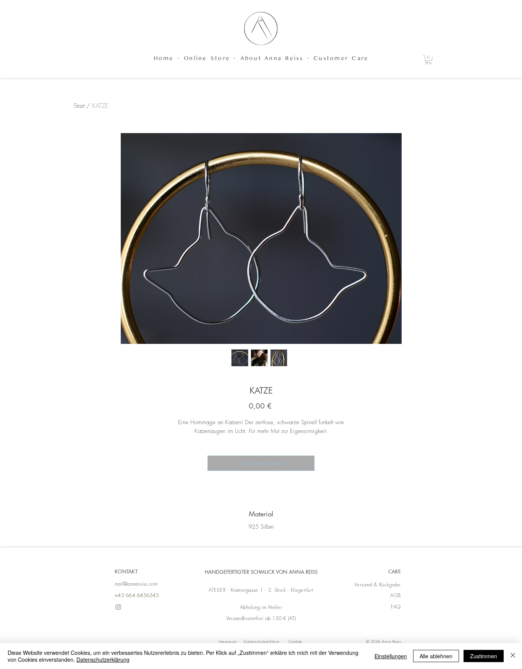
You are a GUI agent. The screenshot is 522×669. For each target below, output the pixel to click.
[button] (428, 59)
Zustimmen (483, 656)
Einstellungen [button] (390, 656)
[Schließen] (512, 656)
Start (79, 105)
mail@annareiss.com (136, 583)
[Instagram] (118, 606)
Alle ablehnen (436, 656)
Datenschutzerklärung (103, 659)
